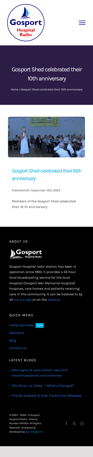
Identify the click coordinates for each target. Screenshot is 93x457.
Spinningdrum (34, 431)
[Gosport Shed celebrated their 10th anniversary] (46, 119)
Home (14, 89)
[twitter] (74, 423)
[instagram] (82, 423)
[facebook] (66, 423)
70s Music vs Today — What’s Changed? (43, 385)
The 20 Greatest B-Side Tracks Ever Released (46, 395)
